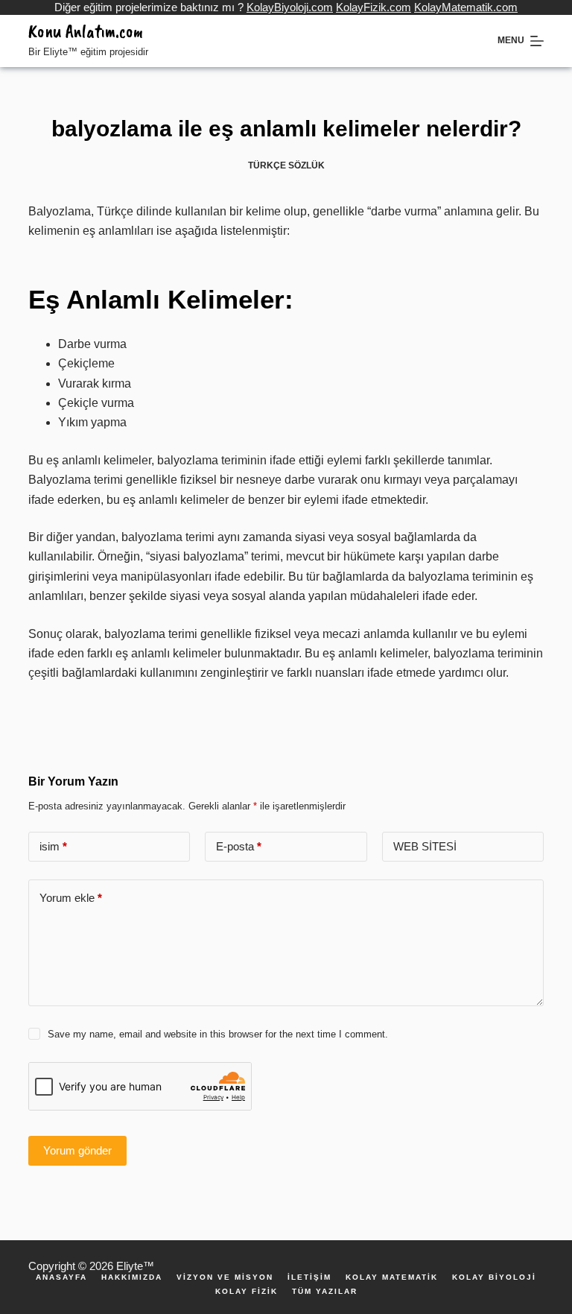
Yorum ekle (70, 897)
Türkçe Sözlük (286, 165)
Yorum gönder (77, 1150)
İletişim (309, 1277)
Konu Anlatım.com (85, 31)
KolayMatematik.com (466, 7)
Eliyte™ (135, 1266)
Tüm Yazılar (325, 1291)
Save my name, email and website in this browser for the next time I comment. (218, 1034)
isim (53, 846)
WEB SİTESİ (425, 846)
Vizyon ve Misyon (225, 1277)
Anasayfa (61, 1277)
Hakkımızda (131, 1277)
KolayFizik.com (373, 7)
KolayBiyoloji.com (290, 7)
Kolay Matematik (392, 1277)
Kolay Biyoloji (494, 1277)
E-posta (238, 846)
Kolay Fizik (246, 1291)
